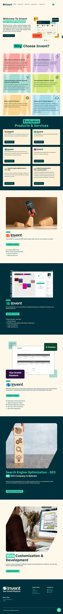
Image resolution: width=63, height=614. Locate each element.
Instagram (51, 590)
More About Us (8, 35)
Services (27, 4)
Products (20, 4)
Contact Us (42, 4)
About (14, 4)
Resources (34, 4)
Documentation (36, 593)
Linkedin (50, 592)
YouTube (50, 589)
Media (4, 600)
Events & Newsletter (7, 599)
